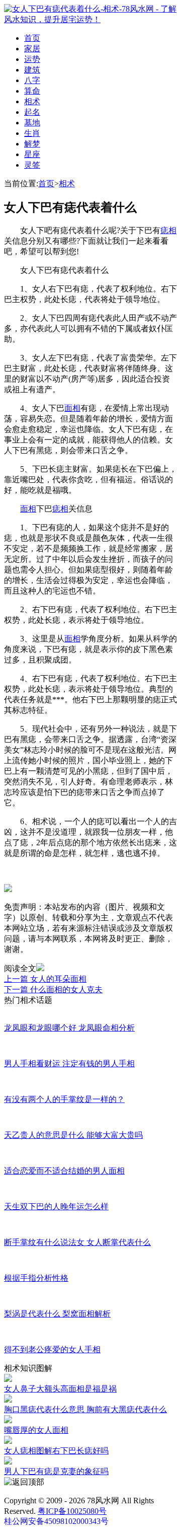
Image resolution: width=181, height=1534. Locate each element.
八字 (32, 80)
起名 (32, 112)
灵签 (32, 165)
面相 (72, 408)
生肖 (32, 133)
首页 (32, 38)
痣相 (168, 230)
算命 (32, 91)
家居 (32, 48)
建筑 (32, 69)
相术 (32, 101)
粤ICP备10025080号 (72, 1511)
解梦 (32, 143)
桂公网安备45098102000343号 (56, 1521)
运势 (32, 59)
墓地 (32, 122)
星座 (32, 154)
